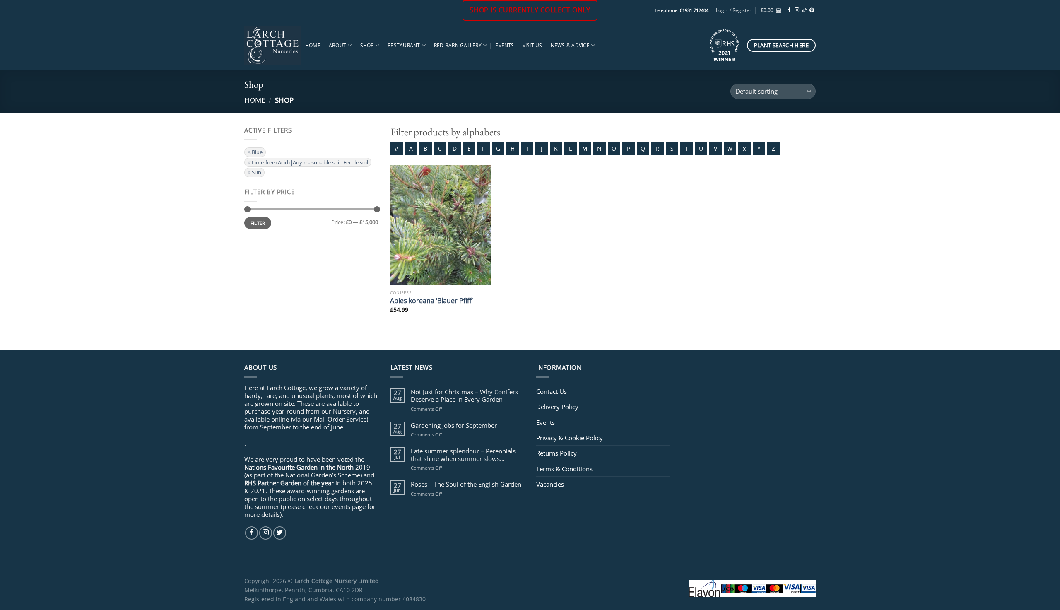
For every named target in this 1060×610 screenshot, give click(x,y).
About (337, 45)
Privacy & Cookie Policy (569, 438)
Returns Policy (556, 453)
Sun (256, 172)
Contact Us (551, 391)
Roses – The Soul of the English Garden (466, 484)
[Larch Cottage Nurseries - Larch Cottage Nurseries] (272, 45)
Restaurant (404, 45)
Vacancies (550, 484)
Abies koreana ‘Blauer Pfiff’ (431, 300)
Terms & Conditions (564, 469)
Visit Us (532, 45)
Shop (367, 45)
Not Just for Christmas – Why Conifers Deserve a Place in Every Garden (464, 395)
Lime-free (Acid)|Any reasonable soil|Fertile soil (310, 162)
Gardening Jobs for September (454, 425)
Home (312, 45)
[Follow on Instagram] (797, 10)
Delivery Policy (557, 407)
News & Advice (570, 45)
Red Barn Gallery (458, 45)
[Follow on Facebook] (789, 10)
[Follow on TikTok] (804, 10)
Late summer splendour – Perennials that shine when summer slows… (463, 454)
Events (504, 45)
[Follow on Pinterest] (811, 10)
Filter (258, 223)
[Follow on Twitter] (279, 532)
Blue (257, 152)
